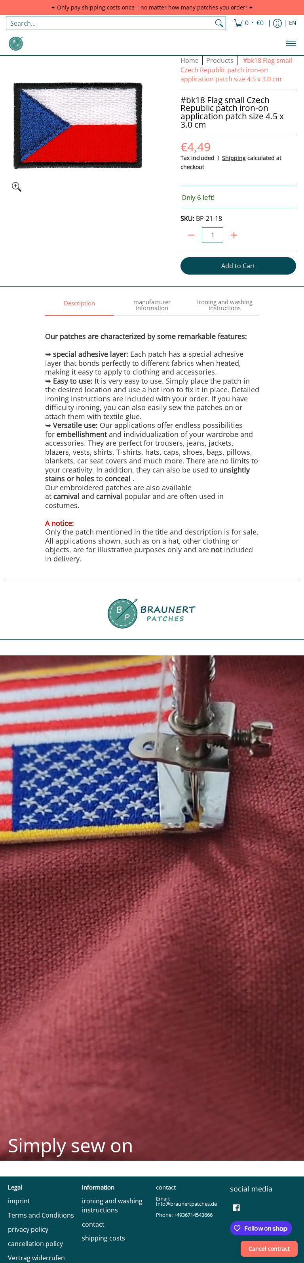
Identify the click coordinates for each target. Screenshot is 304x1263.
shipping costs (103, 1238)
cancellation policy (35, 1243)
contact (93, 1224)
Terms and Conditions (41, 1215)
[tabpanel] (152, 439)
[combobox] (109, 23)
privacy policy (28, 1229)
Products (220, 60)
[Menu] (290, 43)
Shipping (234, 158)
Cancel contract (269, 1248)
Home (189, 60)
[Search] (219, 23)
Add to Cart (238, 266)
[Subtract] (191, 235)
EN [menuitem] (292, 22)
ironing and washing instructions (112, 1205)
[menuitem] (249, 23)
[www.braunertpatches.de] (16, 43)
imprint (19, 1201)
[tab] (79, 305)
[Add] (234, 235)
